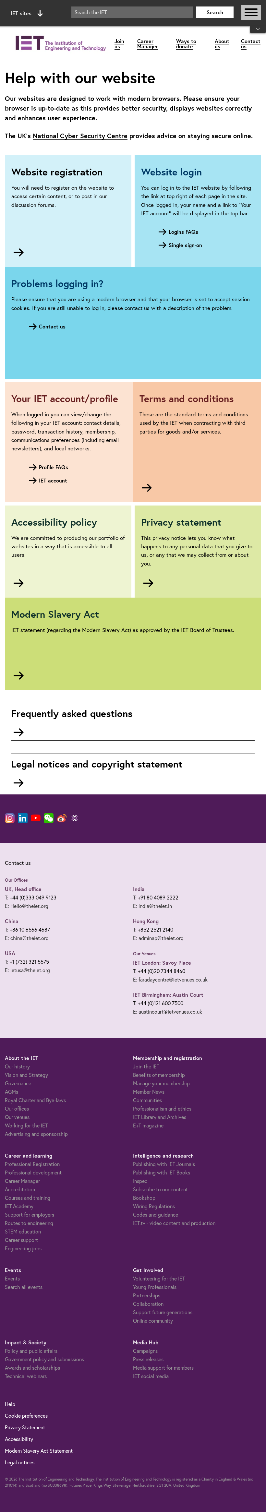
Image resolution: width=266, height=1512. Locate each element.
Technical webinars (26, 1376)
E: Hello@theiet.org (26, 905)
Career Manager (147, 44)
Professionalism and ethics (162, 1108)
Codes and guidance (155, 1214)
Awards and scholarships (32, 1367)
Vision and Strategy (26, 1074)
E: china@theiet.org (27, 938)
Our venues (17, 1116)
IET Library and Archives (159, 1116)
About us (222, 44)
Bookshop (144, 1197)
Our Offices (16, 880)
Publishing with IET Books (161, 1172)
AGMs (11, 1091)
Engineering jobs (23, 1248)
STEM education (23, 1231)
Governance (18, 1083)
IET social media (151, 1376)
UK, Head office (23, 889)
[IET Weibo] (61, 818)
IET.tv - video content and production (174, 1223)
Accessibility (19, 1438)
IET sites (21, 13)
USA (10, 953)
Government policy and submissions (44, 1359)
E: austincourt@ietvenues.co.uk (167, 1011)
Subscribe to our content (160, 1189)
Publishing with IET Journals (164, 1164)
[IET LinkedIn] (23, 818)
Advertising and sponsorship (36, 1133)
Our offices (17, 1108)
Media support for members (163, 1367)
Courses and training (27, 1197)
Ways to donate (186, 44)
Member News (148, 1091)
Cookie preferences (26, 1415)
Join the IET (146, 1066)
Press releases (148, 1359)
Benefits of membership (159, 1074)
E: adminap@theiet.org (158, 938)
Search (215, 12)
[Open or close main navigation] (251, 12)
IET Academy (19, 1206)
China (11, 921)
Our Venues (144, 954)
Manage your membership (161, 1083)
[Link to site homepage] (60, 43)
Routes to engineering (29, 1223)
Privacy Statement (25, 1427)
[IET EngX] (74, 818)
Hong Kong (146, 921)
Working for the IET (26, 1125)
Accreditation (20, 1189)
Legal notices (19, 1462)
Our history (17, 1066)
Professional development (33, 1172)
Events (12, 1278)
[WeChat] (49, 818)
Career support (21, 1239)
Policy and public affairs (31, 1350)
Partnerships (146, 1295)
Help (10, 1403)
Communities (147, 1100)
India (139, 889)
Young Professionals (154, 1286)
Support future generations (162, 1312)
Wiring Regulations (154, 1206)
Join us (119, 44)
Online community (153, 1320)
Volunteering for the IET (159, 1278)
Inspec (140, 1180)
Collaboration (148, 1303)
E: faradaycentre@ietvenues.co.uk (170, 979)
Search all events (23, 1286)
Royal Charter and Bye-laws (35, 1100)
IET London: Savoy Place (162, 962)
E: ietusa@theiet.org (27, 970)
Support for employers (29, 1214)
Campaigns (145, 1350)
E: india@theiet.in (152, 905)
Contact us (250, 44)
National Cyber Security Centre (80, 135)
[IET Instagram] (10, 818)
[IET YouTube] (36, 819)
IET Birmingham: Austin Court (168, 994)
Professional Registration (32, 1164)
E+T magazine (148, 1125)
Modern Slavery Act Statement (39, 1450)
